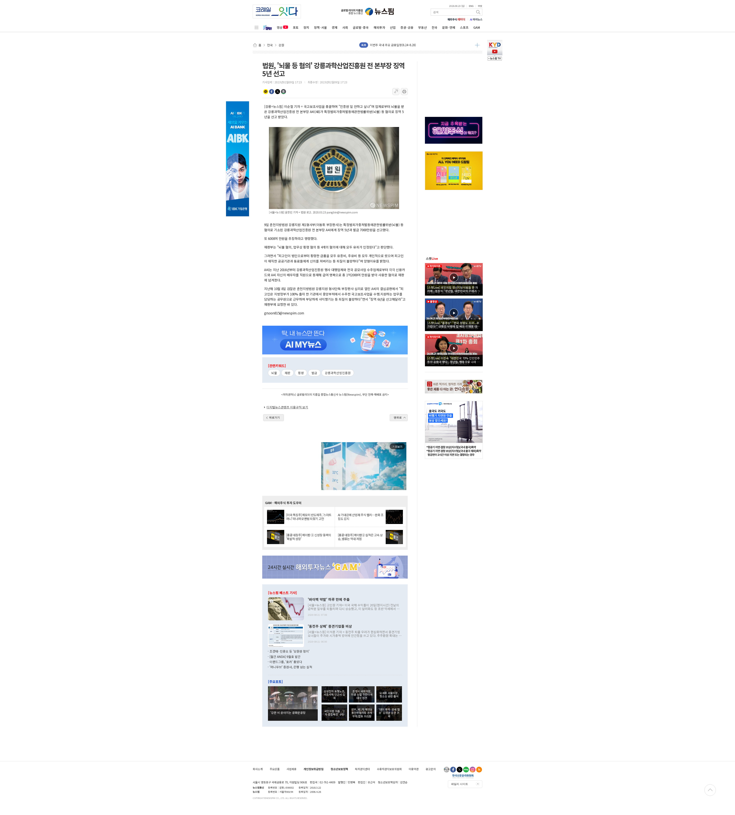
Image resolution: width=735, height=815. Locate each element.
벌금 (314, 373)
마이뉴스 (476, 19)
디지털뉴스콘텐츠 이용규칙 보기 (287, 407)
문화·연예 (448, 27)
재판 (287, 373)
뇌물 (274, 373)
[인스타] (472, 769)
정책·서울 (320, 27)
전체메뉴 (256, 27)
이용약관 (414, 769)
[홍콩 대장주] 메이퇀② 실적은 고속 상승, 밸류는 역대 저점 (360, 536)
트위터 (277, 91)
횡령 (301, 373)
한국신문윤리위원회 (463, 776)
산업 (393, 27)
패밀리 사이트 (459, 783)
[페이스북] (453, 769)
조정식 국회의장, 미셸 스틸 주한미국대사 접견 (361, 694)
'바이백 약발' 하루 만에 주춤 (329, 599)
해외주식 (456, 19)
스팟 (432, 258)
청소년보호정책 (339, 769)
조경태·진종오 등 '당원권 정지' (290, 651)
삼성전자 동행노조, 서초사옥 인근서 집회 (334, 694)
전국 (434, 27)
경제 (334, 27)
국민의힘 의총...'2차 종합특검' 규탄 (334, 712)
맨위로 (398, 417)
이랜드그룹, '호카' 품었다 (286, 662)
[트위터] (459, 769)
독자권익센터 (362, 769)
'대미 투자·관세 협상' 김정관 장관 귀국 (389, 712)
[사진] (286, 608)
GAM (476, 27)
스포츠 (464, 27)
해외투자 (379, 27)
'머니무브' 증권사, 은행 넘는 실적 (291, 667)
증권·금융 (406, 27)
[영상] (454, 278)
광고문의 (431, 769)
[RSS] (479, 769)
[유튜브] (446, 769)
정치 (306, 27)
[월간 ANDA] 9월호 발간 (285, 656)
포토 (296, 27)
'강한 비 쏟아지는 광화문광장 (287, 712)
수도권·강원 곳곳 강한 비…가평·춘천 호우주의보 (400, 45)
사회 (345, 27)
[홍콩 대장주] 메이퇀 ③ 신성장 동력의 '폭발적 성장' (308, 536)
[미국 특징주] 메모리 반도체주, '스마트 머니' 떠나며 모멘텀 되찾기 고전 (308, 516)
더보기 (477, 45)
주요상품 (275, 769)
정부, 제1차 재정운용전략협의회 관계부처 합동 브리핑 (361, 712)
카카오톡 (265, 91)
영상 (280, 27)
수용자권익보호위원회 (389, 769)
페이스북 (271, 91)
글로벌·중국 (361, 27)
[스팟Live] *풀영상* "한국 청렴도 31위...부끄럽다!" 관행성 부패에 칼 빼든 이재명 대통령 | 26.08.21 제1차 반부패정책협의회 (453, 324)
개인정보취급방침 (313, 769)
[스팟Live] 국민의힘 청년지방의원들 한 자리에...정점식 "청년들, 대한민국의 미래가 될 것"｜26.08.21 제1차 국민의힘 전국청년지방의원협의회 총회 (453, 289)
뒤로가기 (274, 417)
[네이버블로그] (466, 769)
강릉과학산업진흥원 (338, 373)
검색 (478, 12)
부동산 (422, 27)
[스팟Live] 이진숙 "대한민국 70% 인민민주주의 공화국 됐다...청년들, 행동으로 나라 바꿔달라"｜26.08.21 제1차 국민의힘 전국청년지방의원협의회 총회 (453, 359)
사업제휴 (291, 769)
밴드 (283, 91)
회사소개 (258, 769)
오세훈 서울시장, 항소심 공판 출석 (389, 694)
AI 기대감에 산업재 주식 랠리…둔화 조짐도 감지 (360, 516)
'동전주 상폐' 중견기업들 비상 (330, 626)
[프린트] (404, 91)
